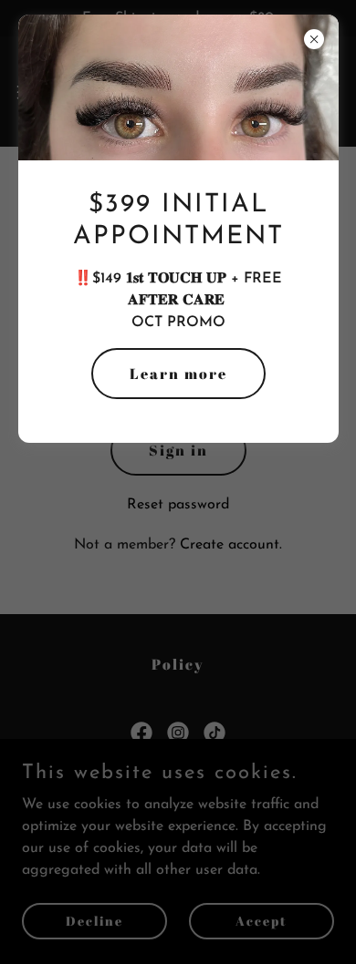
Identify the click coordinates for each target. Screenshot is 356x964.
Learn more (178, 374)
